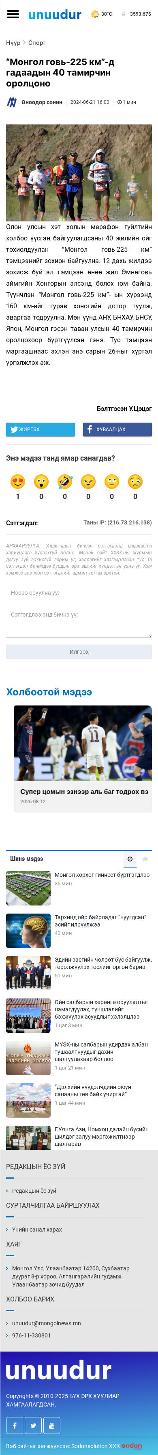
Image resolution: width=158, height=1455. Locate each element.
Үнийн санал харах (37, 1229)
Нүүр (13, 42)
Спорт (36, 42)
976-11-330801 (31, 1335)
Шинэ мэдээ (26, 859)
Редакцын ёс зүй (34, 1191)
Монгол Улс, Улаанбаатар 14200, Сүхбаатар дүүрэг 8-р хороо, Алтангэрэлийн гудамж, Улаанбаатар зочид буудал (71, 1276)
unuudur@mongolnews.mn (46, 1323)
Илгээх (79, 652)
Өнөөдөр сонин (41, 102)
